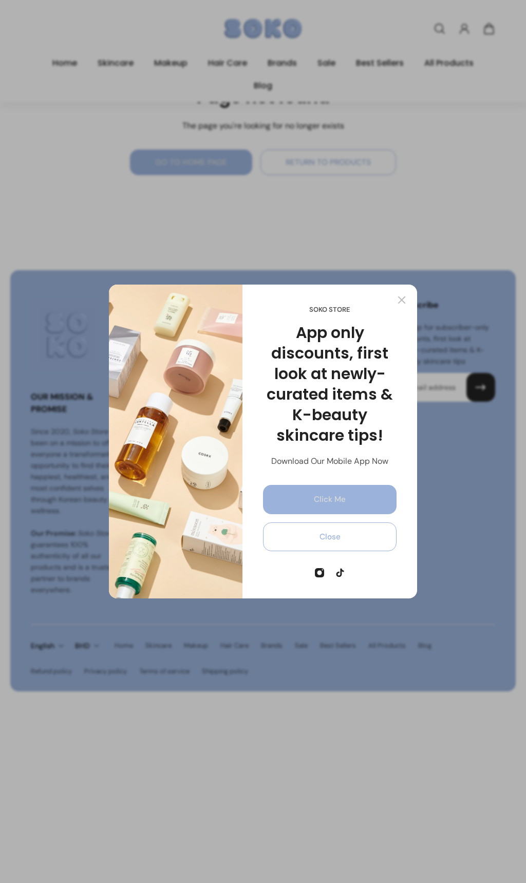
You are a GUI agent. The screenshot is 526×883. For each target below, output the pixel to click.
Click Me (330, 499)
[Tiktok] (340, 573)
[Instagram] (319, 573)
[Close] (401, 300)
